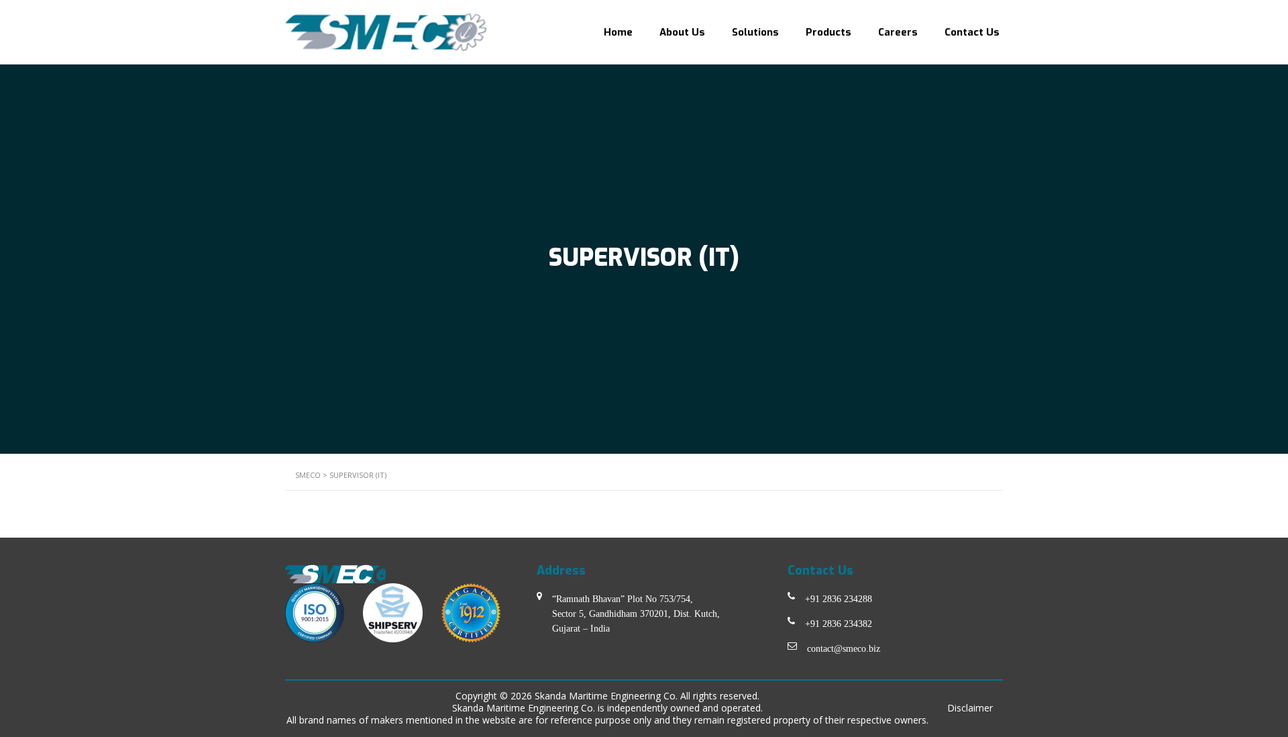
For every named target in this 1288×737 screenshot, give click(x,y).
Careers (898, 32)
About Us (682, 32)
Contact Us (972, 32)
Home (618, 32)
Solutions (755, 32)
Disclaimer (970, 707)
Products (828, 32)
